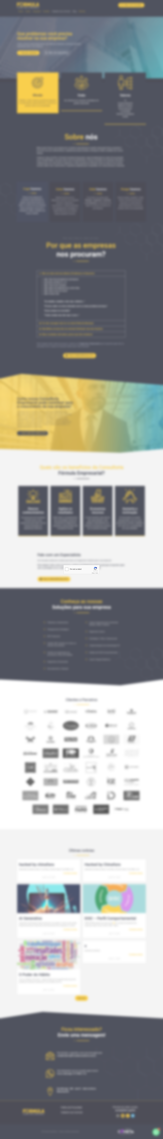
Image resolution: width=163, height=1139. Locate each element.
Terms (96, 573)
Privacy (93, 573)
